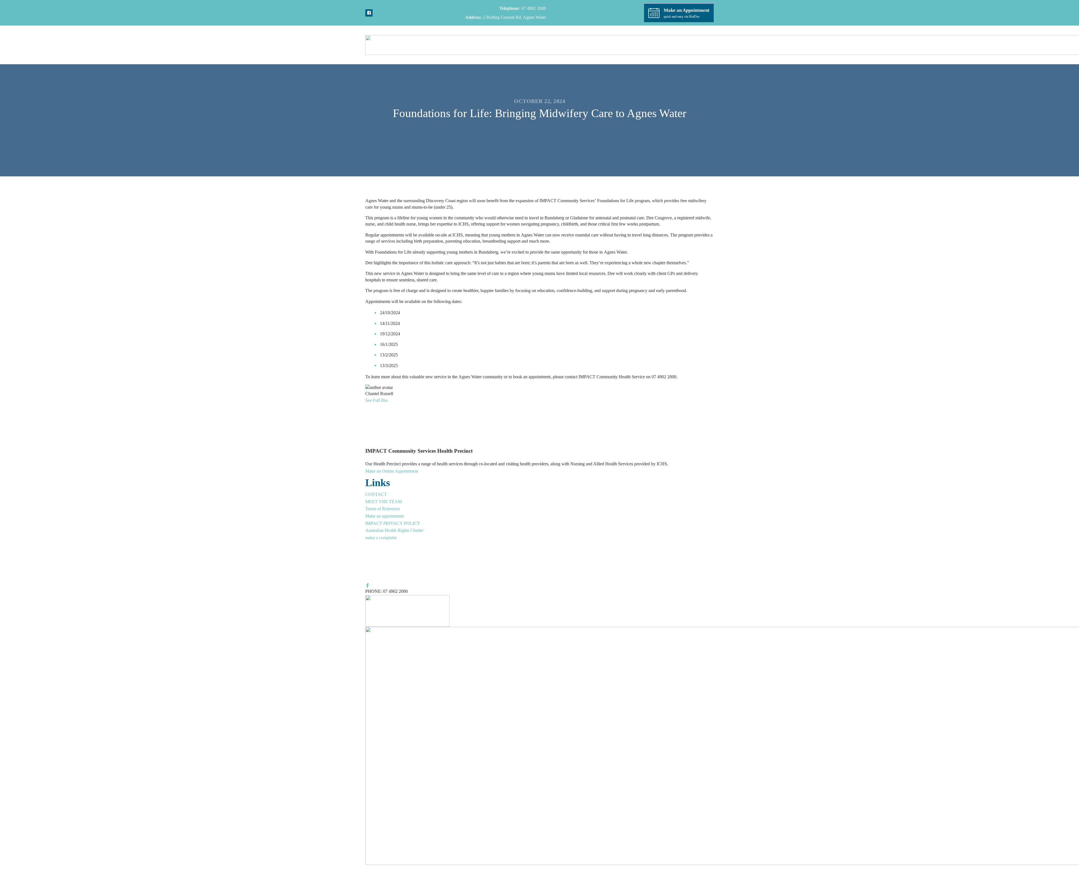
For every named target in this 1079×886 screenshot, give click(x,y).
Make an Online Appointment (391, 471)
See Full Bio (376, 400)
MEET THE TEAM (383, 501)
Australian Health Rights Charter (394, 530)
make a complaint (380, 537)
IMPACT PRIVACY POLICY (392, 523)
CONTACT (376, 494)
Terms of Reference (382, 508)
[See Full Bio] (390, 400)
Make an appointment (384, 516)
